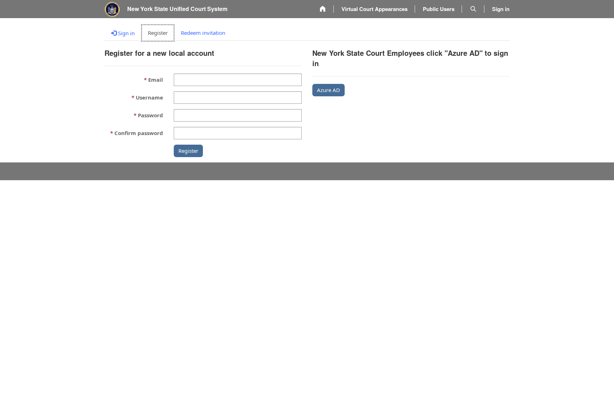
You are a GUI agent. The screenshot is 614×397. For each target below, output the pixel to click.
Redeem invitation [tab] (203, 32)
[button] (473, 9)
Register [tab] (158, 32)
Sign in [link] (501, 9)
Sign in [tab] (126, 33)
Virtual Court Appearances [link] (374, 9)
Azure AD (328, 89)
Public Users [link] (438, 9)
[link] (323, 9)
